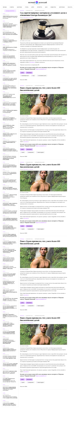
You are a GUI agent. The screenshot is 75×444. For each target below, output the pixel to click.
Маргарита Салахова (28, 17)
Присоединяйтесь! (41, 69)
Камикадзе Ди (25, 75)
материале (32, 62)
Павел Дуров (41, 152)
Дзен (22, 72)
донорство (31, 152)
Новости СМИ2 (23, 79)
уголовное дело (42, 75)
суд (33, 75)
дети (23, 152)
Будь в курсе (10, 11)
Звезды (22, 10)
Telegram (29, 72)
